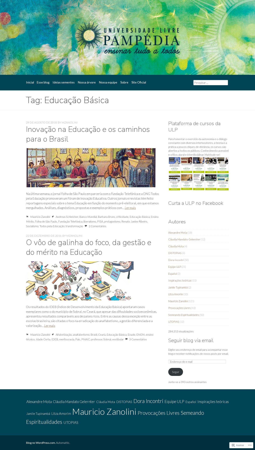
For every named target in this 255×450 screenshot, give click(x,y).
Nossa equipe (108, 82)
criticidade (122, 216)
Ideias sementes (64, 82)
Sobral (107, 339)
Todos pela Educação (52, 226)
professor (96, 339)
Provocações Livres (179, 307)
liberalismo (89, 221)
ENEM (140, 334)
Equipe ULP (174, 266)
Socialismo (32, 226)
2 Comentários (97, 226)
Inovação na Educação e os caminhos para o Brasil (88, 134)
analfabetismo (81, 334)
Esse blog (43, 82)
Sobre (124, 82)
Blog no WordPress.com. (41, 442)
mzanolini (70, 122)
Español (172, 273)
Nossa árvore (87, 82)
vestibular (118, 339)
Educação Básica (140, 216)
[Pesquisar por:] (210, 82)
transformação (74, 226)
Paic (77, 339)
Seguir (175, 371)
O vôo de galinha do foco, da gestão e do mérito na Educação (88, 247)
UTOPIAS (173, 321)
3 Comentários (138, 339)
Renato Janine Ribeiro (134, 221)
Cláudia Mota (176, 246)
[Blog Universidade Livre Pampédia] (127, 37)
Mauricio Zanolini (40, 216)
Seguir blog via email (190, 340)
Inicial (30, 82)
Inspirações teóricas (180, 280)
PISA (100, 221)
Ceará (101, 334)
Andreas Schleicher (67, 216)
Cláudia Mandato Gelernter (184, 239)
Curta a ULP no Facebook (195, 203)
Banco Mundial (88, 216)
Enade (131, 334)
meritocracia (66, 339)
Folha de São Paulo (46, 221)
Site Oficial (138, 82)
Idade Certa (43, 339)
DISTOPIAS (174, 253)
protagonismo (112, 221)
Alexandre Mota (177, 232)
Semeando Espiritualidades (183, 314)
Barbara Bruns (106, 216)
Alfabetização (64, 334)
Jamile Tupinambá (178, 287)
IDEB (54, 339)
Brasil (94, 334)
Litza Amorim (175, 294)
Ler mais (130, 208)
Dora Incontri (176, 260)
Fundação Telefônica (70, 221)
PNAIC (85, 339)
